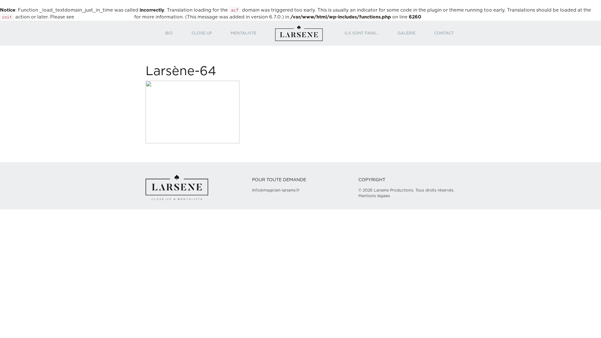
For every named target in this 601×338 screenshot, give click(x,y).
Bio (169, 33)
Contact (444, 33)
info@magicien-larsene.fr (276, 190)
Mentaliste (243, 33)
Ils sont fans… (362, 33)
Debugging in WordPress (104, 17)
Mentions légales (374, 196)
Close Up (202, 33)
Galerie (406, 33)
